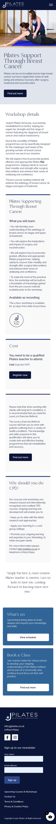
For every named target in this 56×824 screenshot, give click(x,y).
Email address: (10, 765)
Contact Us (9, 796)
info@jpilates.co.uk (27, 549)
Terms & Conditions (13, 801)
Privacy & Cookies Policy (16, 806)
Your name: (9, 754)
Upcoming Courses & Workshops (20, 791)
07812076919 (11, 729)
